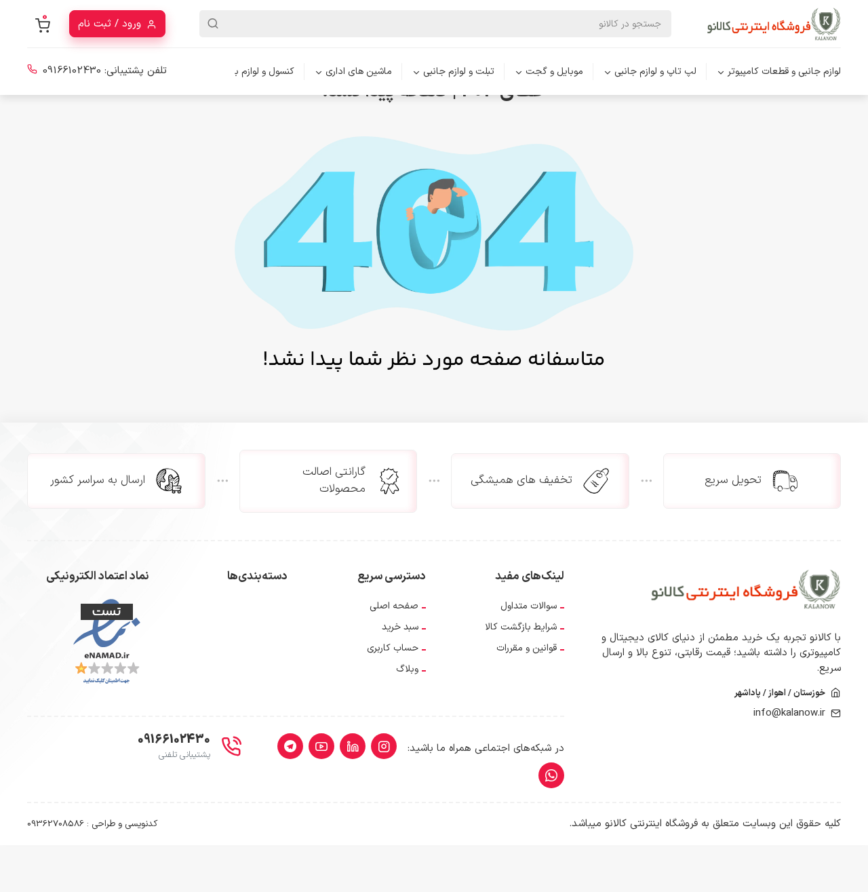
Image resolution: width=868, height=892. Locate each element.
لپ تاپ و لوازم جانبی (655, 71)
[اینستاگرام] (384, 746)
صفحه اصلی (394, 606)
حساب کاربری (392, 648)
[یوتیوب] (321, 746)
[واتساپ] (551, 775)
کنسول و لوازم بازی (258, 71)
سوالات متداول (528, 606)
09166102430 (72, 71)
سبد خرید (400, 627)
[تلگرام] (290, 746)
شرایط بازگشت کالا (521, 627)
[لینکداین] (353, 746)
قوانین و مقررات (526, 648)
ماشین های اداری (359, 71)
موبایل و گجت (554, 71)
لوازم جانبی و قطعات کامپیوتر (784, 71)
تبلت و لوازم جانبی (458, 71)
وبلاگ (407, 669)
